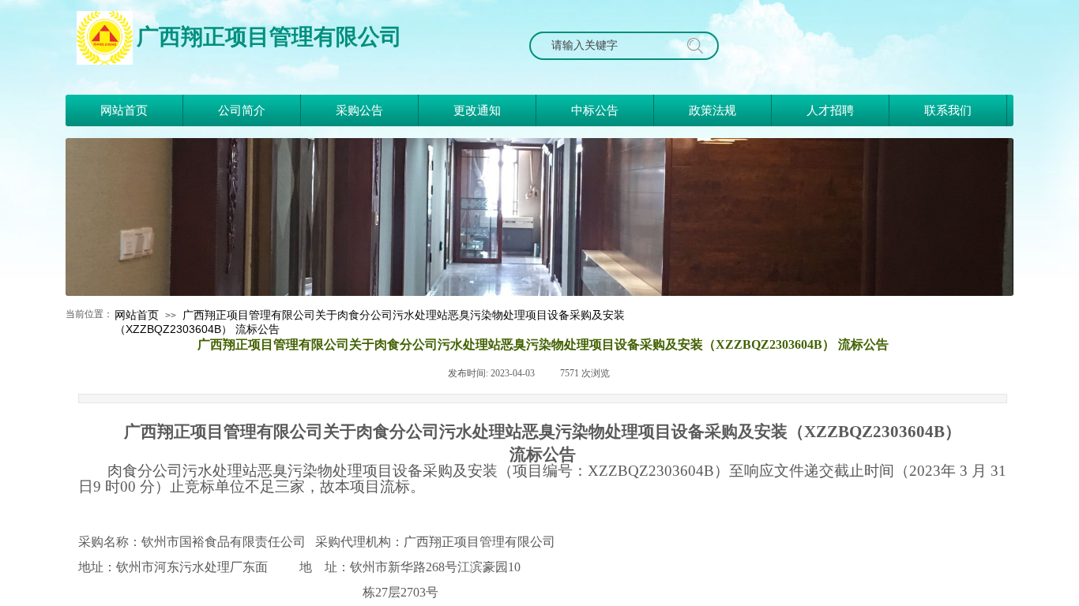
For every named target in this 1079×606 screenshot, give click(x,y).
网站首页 (137, 315)
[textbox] (609, 46)
